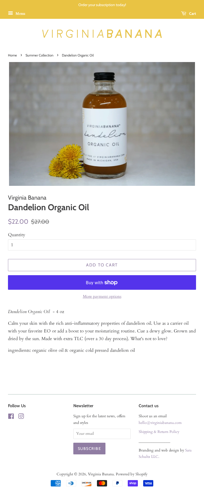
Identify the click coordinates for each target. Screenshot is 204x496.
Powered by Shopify (131, 474)
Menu (19, 13)
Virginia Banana (101, 474)
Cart (192, 13)
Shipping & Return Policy (159, 431)
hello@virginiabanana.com (160, 422)
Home (12, 55)
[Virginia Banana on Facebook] (11, 417)
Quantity (16, 235)
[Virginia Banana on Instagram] (21, 417)
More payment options (102, 296)
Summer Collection (39, 55)
